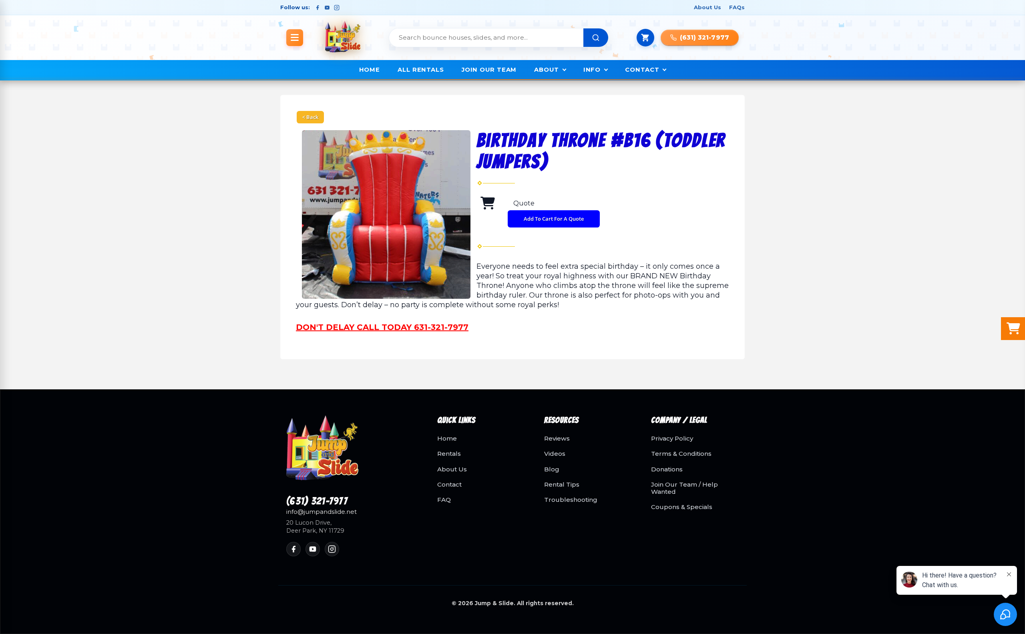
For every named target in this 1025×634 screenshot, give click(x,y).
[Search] (595, 37)
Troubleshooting (570, 499)
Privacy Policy (672, 438)
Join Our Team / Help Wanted (684, 488)
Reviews (557, 438)
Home (369, 69)
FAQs (737, 7)
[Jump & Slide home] (352, 452)
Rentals (449, 453)
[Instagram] (337, 7)
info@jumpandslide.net (321, 511)
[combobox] (486, 37)
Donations (667, 469)
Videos (554, 453)
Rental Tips (561, 484)
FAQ (444, 499)
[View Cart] (645, 37)
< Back (310, 117)
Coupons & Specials (681, 507)
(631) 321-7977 (317, 501)
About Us (707, 7)
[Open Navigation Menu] (294, 37)
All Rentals (421, 69)
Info (592, 69)
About (546, 69)
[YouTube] (327, 7)
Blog (551, 469)
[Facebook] (317, 7)
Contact (642, 69)
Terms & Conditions (681, 453)
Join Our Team (489, 69)
